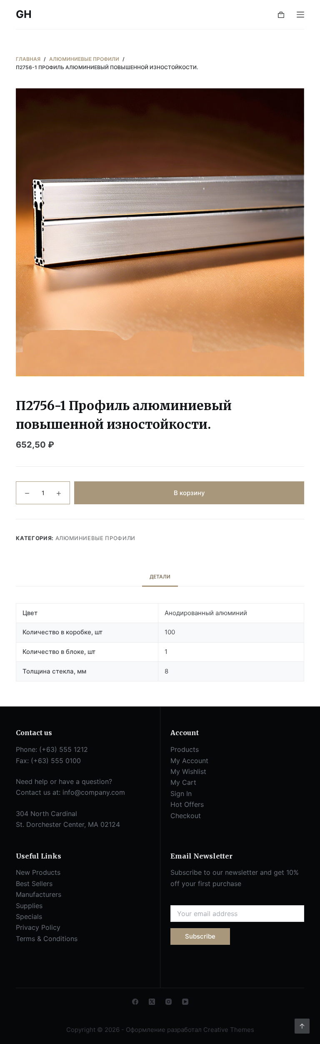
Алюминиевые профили (95, 538)
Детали (160, 576)
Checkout (185, 815)
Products (184, 749)
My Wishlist (188, 771)
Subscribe (200, 936)
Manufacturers (38, 894)
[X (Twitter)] (152, 1002)
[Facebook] (135, 1002)
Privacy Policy (38, 927)
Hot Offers (187, 804)
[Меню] (300, 14)
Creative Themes (228, 1030)
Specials (29, 916)
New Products (38, 872)
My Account (189, 760)
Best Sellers (34, 883)
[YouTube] (185, 1002)
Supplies (29, 905)
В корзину (189, 493)
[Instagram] (168, 1002)
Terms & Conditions (47, 938)
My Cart (183, 782)
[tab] (160, 577)
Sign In (181, 793)
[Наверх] (302, 1026)
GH (24, 14)
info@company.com (93, 792)
